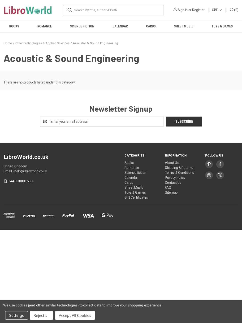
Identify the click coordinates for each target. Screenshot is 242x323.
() (235, 10)
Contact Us (173, 182)
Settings (16, 315)
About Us (172, 163)
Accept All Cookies (75, 315)
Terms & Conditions (179, 173)
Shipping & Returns (179, 168)
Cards (151, 26)
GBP (215, 10)
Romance (44, 26)
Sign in (183, 10)
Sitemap (171, 192)
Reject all (41, 315)
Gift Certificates (136, 197)
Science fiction (82, 26)
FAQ (168, 187)
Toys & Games (222, 26)
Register (198, 10)
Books (14, 26)
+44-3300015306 (21, 181)
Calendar (120, 26)
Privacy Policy (175, 177)
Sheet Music (183, 26)
